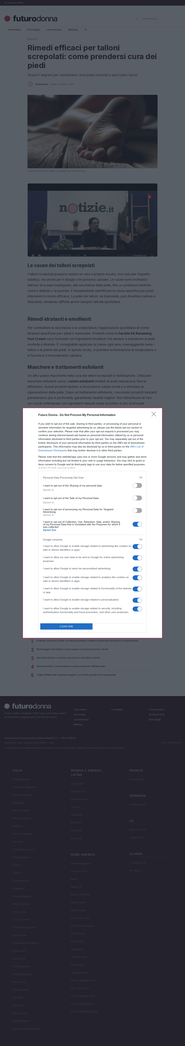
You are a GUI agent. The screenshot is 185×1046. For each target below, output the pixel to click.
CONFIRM (66, 626)
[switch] (137, 485)
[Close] (155, 415)
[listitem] (92, 477)
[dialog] (92, 523)
